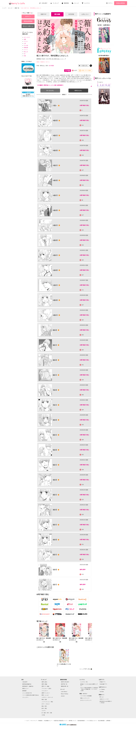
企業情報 (108, 720)
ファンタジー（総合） (47, 688)
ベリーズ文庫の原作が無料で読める (30, 695)
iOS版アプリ (102, 681)
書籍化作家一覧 (64, 686)
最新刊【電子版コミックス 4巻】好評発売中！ (52, 85)
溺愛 (25, 39)
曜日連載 (57, 14)
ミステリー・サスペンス (47, 697)
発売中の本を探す (65, 681)
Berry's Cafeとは (28, 26)
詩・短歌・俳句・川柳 (47, 712)
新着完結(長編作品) (26, 684)
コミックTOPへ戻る (84, 669)
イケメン (26, 49)
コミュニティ (25, 697)
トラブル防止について (91, 720)
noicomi (63, 696)
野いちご (102, 697)
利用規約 (40, 720)
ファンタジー (45, 690)
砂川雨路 (51, 65)
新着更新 (24, 690)
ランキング (56, 3)
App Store (25, 87)
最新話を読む (78, 90)
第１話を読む (50, 90)
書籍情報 (66, 3)
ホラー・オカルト (46, 704)
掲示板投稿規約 (81, 720)
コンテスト (87, 3)
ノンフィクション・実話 (47, 701)
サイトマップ (34, 720)
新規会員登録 (120, 3)
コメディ (44, 710)
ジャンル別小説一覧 (27, 693)
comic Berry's (64, 691)
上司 (25, 43)
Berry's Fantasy (64, 693)
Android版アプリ (103, 684)
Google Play (30, 87)
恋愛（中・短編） (46, 686)
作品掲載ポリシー (48, 720)
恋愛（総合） (45, 681)
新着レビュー (25, 688)
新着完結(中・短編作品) (27, 686)
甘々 (25, 53)
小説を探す (44, 3)
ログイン (110, 3)
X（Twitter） (102, 689)
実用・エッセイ (45, 695)
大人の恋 (26, 45)
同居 (25, 55)
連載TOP (43, 14)
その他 (43, 715)
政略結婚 (26, 47)
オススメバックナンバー (86, 700)
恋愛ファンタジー (46, 693)
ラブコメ (26, 41)
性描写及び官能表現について (60, 720)
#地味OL (42, 62)
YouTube (102, 691)
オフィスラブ (27, 37)
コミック (76, 3)
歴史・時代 (44, 706)
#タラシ (48, 62)
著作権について (72, 720)
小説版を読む (84, 65)
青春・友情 (44, 699)
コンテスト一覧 (83, 681)
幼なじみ (26, 51)
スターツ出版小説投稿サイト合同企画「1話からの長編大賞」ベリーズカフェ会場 (89, 689)
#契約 (38, 62)
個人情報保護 (101, 720)
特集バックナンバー (84, 698)
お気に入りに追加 (86, 70)
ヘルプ (27, 720)
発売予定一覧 (64, 684)
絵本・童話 (44, 708)
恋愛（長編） (45, 684)
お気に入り (85, 14)
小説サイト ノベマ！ (104, 699)
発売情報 (71, 14)
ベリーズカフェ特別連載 (86, 695)
